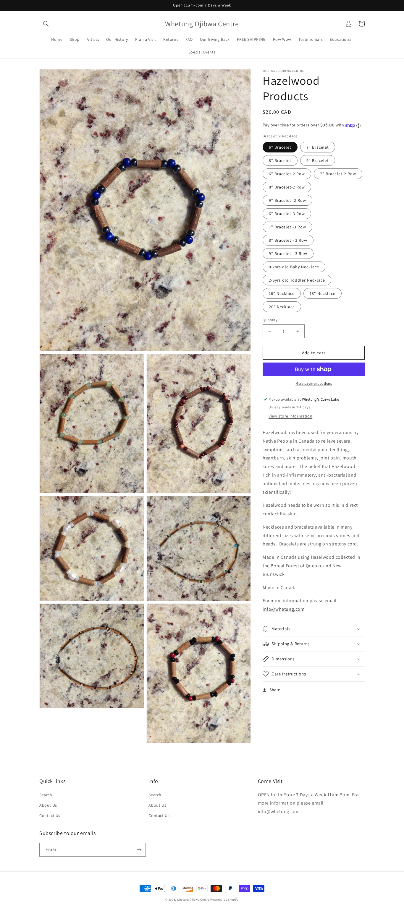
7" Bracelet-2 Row (338, 173)
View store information (290, 416)
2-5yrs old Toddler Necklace (297, 279)
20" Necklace (282, 306)
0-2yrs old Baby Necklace (294, 266)
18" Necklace (322, 293)
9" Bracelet (317, 160)
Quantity (270, 319)
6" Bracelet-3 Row (287, 213)
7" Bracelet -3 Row (287, 226)
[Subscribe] (139, 850)
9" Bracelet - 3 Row (288, 253)
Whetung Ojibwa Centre (193, 899)
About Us (48, 805)
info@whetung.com (284, 609)
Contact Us (49, 815)
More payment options (313, 383)
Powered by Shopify (224, 899)
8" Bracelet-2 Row (287, 186)
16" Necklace (282, 293)
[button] (45, 23)
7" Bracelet (317, 147)
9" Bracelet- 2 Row (287, 200)
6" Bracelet (280, 147)
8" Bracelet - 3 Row (288, 240)
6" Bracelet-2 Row (287, 173)
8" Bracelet (280, 160)
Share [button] (274, 689)
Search (45, 794)
